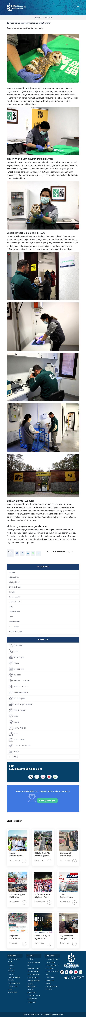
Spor (11, 617)
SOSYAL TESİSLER (20, 728)
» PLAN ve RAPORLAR (11, 969)
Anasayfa (37, 18)
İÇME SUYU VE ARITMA (22, 681)
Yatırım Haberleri (15, 632)
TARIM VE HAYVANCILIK (22, 746)
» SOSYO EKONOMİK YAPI (33, 963)
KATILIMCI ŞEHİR (19, 698)
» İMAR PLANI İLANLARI (50, 981)
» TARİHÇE (30, 959)
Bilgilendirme (14, 577)
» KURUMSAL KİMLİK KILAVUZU (14, 978)
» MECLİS (11, 965)
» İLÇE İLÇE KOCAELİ (33, 975)
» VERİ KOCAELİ (32, 999)
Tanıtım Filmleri (14, 622)
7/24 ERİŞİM (18, 645)
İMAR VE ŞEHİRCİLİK (20, 687)
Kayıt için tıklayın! (47, 800)
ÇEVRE (16, 651)
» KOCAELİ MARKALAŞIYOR (31, 985)
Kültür (11, 607)
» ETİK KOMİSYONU (14, 983)
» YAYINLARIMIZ (31, 1002)
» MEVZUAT (11, 974)
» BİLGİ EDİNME (50, 962)
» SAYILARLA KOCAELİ (33, 968)
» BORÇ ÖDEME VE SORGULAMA (52, 966)
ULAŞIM (16, 752)
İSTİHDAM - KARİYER (21, 693)
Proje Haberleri (14, 612)
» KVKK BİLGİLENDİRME (12, 990)
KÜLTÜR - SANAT (20, 710)
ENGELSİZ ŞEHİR (19, 669)
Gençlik (11, 592)
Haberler (48, 18)
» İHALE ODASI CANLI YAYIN (52, 972)
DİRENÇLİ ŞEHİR (19, 657)
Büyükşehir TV (14, 582)
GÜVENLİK (17, 675)
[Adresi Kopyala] (38, 553)
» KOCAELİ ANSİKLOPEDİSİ (31, 991)
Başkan (12, 572)
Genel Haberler (14, 597)
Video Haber (14, 627)
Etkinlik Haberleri (15, 587)
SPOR (16, 734)
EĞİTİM (16, 663)
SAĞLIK (16, 716)
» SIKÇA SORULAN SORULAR (51, 987)
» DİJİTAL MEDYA (13, 986)
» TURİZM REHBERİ (32, 978)
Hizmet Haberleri (15, 602)
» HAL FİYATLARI (50, 977)
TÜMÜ (16, 757)
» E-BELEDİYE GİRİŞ (52, 959)
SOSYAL (16, 722)
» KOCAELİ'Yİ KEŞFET (33, 971)
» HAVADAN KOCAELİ (33, 996)
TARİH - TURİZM (19, 740)
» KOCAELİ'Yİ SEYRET (33, 981)
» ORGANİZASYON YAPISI (14, 960)
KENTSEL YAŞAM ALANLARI (23, 704)
